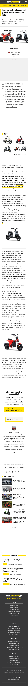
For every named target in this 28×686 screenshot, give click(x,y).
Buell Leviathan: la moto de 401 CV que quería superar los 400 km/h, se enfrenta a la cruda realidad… (13, 570)
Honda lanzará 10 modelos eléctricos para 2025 (19, 482)
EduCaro (11, 574)
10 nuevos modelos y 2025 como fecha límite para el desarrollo (13, 176)
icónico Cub (14, 212)
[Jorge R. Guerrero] (9, 52)
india (12, 464)
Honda (8, 214)
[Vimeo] (16, 678)
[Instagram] (14, 451)
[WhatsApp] (2, 84)
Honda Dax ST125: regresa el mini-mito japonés (19, 489)
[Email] (2, 86)
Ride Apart (6, 199)
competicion (6, 584)
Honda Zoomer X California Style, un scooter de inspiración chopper (18, 496)
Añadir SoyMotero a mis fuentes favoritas (14, 409)
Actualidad (8, 467)
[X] (2, 93)
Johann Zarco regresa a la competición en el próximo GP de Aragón (12, 580)
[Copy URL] (2, 96)
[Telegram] (2, 89)
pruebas (5, 564)
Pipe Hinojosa (11, 564)
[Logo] (14, 2)
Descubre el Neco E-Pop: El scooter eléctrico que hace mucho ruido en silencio (19, 512)
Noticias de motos (18, 467)
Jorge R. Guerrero (15, 52)
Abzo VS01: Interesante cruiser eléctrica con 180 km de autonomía (19, 504)
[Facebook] (2, 91)
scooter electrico (19, 464)
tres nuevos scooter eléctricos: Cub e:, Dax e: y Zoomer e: (12, 187)
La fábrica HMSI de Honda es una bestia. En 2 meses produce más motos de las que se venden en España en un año (19, 519)
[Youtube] (19, 678)
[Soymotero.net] (14, 596)
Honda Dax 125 (7, 257)
